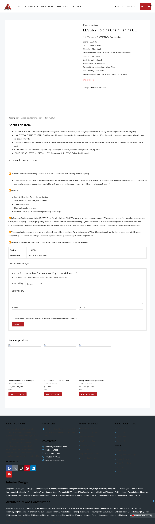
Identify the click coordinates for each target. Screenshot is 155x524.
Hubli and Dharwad (106, 492)
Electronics (63, 6)
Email (82, 307)
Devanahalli (64, 492)
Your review (18, 290)
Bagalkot (145, 492)
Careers (119, 428)
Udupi (72, 495)
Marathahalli (40, 489)
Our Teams (120, 432)
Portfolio (120, 467)
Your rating (18, 283)
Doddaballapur (134, 492)
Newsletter (121, 437)
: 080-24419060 (51, 450)
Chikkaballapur (121, 492)
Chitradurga (37, 495)
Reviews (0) (49, 118)
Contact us (131, 6)
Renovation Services (88, 458)
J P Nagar (30, 489)
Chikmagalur (12, 495)
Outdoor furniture (90, 25)
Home (18, 6)
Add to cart (17, 394)
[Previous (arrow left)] (4, 262)
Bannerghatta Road (65, 489)
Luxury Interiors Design (126, 454)
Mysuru (94, 492)
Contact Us (121, 441)
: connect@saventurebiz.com (55, 447)
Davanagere (103, 495)
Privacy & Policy (123, 459)
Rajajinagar (51, 489)
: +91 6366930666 (52, 457)
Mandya (21, 495)
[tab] (13, 118)
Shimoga (87, 495)
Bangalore (10, 489)
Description (13, 118)
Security (77, 6)
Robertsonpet (56, 495)
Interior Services (87, 437)
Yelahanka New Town (36, 492)
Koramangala (11, 492)
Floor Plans (121, 450)
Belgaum (124, 495)
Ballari (94, 495)
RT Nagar (74, 492)
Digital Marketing (87, 441)
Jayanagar (20, 489)
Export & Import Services (90, 454)
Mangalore (114, 495)
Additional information (31, 118)
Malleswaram (79, 489)
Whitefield (101, 489)
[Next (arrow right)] (151, 262)
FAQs (118, 471)
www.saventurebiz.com (54, 460)
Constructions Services (89, 432)
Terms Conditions (123, 463)
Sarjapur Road (113, 489)
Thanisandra (84, 492)
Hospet (66, 495)
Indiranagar (125, 489)
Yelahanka (22, 492)
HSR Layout (91, 489)
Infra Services (85, 449)
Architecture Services (89, 428)
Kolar (28, 495)
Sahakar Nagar (52, 492)
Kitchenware (47, 6)
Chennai (137, 495)
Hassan (46, 495)
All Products (31, 6)
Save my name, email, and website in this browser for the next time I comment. (46, 318)
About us (119, 6)
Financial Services (87, 445)
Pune (130, 495)
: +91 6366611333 (52, 453)
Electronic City (137, 489)
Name (15, 307)
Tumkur (79, 495)
